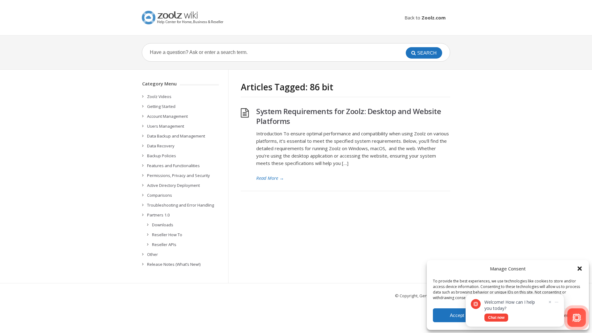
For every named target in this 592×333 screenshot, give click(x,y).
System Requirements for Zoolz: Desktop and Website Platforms (348, 116)
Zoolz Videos (159, 96)
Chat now (496, 317)
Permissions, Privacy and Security (178, 175)
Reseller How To (167, 234)
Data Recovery (161, 146)
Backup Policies (161, 155)
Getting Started (161, 106)
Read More (270, 178)
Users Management (165, 126)
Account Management (167, 116)
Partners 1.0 (158, 215)
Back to (425, 17)
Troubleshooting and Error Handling (180, 205)
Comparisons (159, 195)
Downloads (162, 225)
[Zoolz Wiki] (183, 17)
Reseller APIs (164, 244)
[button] (580, 268)
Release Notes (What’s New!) (173, 264)
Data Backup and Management (176, 136)
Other (152, 254)
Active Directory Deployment (173, 185)
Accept (457, 315)
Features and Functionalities (173, 165)
